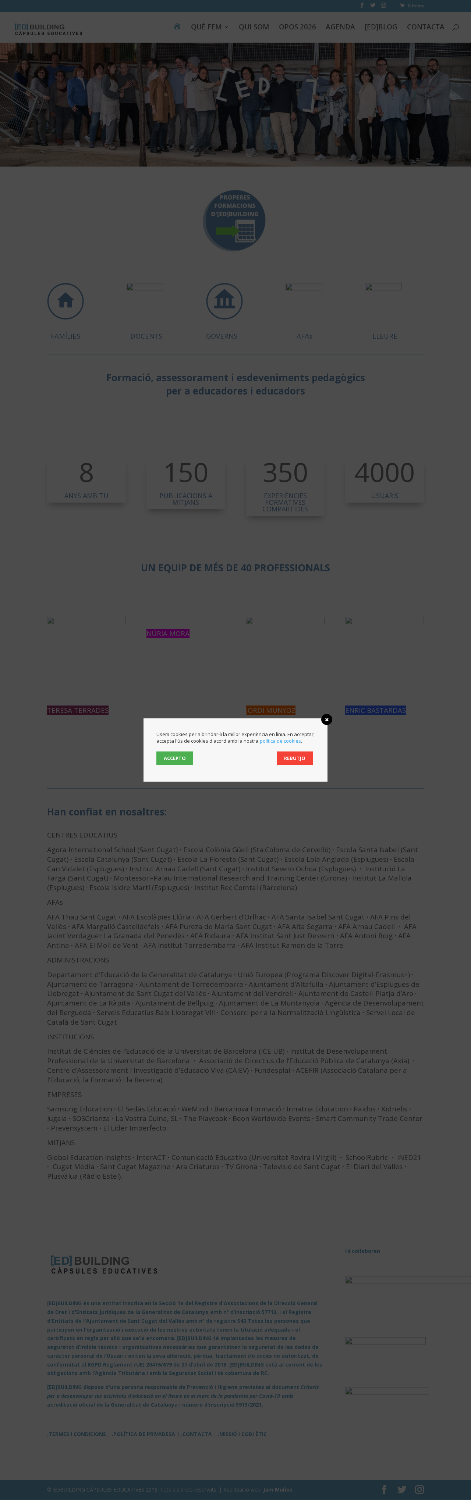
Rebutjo (294, 758)
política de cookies (280, 741)
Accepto (175, 758)
